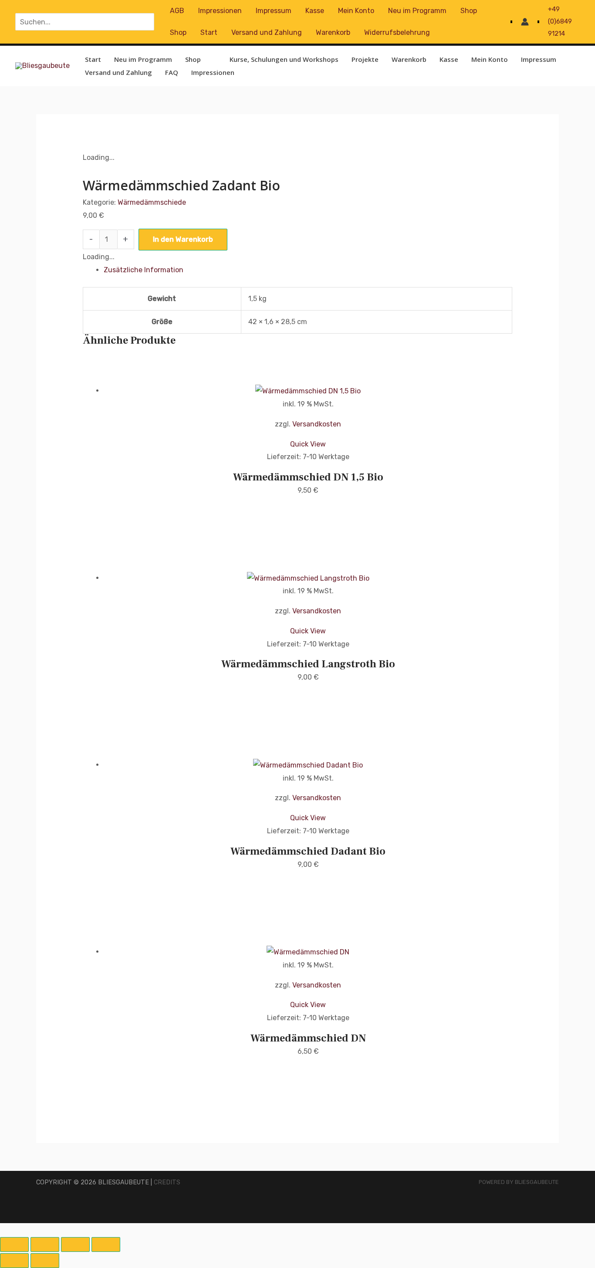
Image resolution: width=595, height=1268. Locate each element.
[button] (205, 59)
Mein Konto (356, 11)
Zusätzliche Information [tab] (143, 270)
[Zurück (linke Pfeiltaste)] (14, 1260)
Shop (468, 11)
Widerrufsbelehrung (397, 32)
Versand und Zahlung (266, 32)
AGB (177, 11)
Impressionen (220, 11)
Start (208, 32)
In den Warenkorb (183, 239)
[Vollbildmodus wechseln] (44, 1244)
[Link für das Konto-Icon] (525, 22)
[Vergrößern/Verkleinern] (14, 1244)
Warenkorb (333, 32)
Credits (167, 1182)
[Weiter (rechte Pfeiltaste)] (44, 1260)
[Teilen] (75, 1244)
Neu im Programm (417, 11)
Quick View (308, 444)
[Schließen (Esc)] (105, 1244)
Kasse (314, 11)
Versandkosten (316, 424)
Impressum (273, 11)
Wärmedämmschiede (152, 202)
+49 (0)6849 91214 (560, 21)
